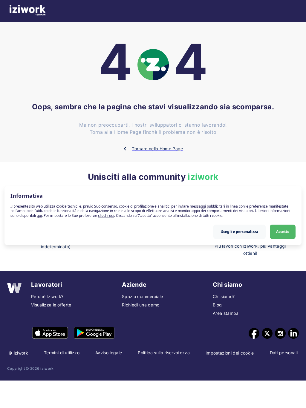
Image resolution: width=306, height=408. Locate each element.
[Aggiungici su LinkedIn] (293, 333)
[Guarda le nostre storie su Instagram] (280, 333)
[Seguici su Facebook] (254, 333)
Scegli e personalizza (239, 231)
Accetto (282, 231)
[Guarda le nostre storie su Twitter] (267, 333)
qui (39, 215)
